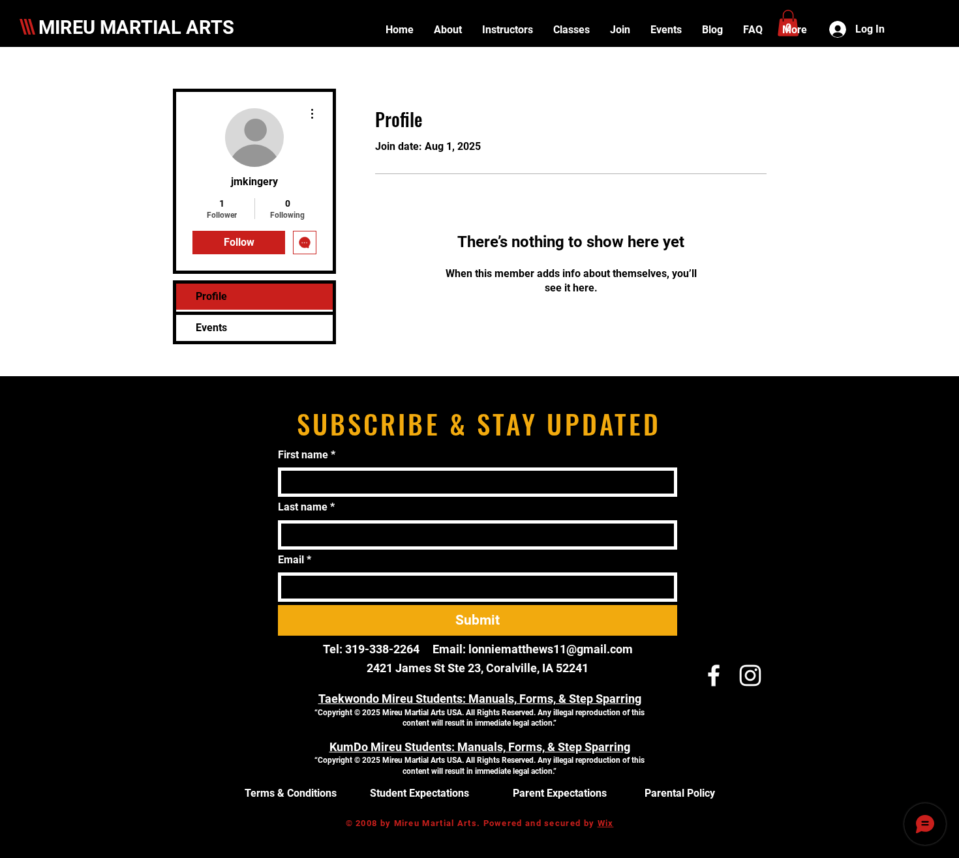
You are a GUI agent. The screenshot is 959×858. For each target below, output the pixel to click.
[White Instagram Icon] (750, 675)
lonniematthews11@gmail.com (550, 649)
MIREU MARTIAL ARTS (136, 27)
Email (294, 560)
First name (306, 455)
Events (211, 327)
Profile (211, 296)
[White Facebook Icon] (713, 675)
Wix (606, 823)
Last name (306, 507)
